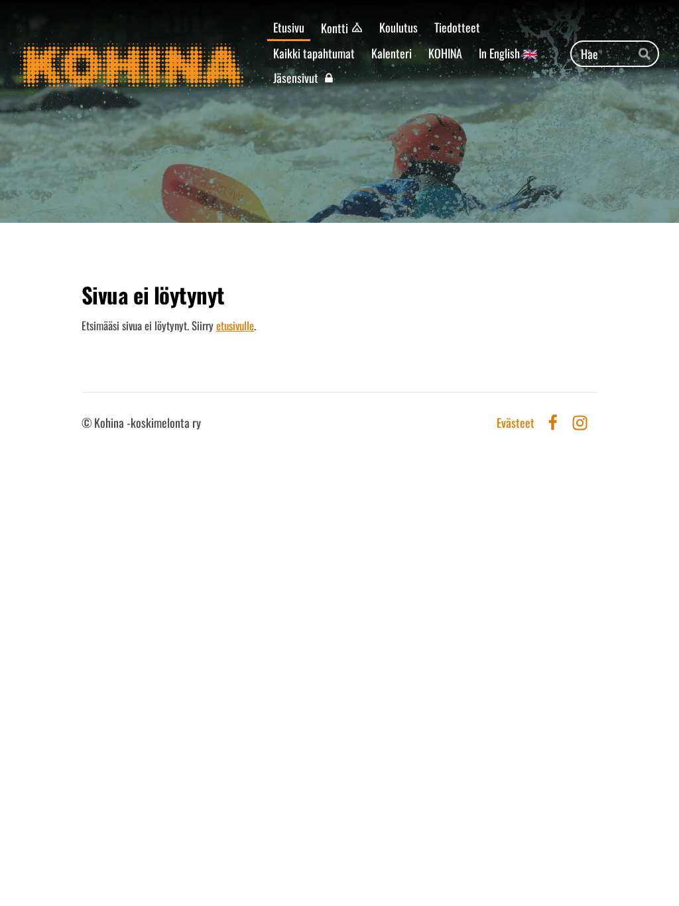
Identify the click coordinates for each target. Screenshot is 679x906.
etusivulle (235, 325)
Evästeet (515, 423)
